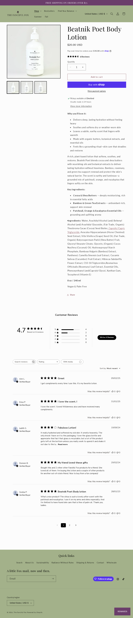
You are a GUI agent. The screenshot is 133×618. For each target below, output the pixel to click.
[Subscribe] (53, 578)
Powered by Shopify (34, 612)
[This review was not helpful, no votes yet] (117, 391)
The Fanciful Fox (20, 612)
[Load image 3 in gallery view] (40, 87)
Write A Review (107, 337)
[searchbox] (22, 362)
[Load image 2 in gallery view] (27, 87)
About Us (29, 562)
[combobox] (48, 362)
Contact (100, 562)
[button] (37, 11)
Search (19, 562)
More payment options (97, 91)
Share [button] (72, 295)
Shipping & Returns (85, 562)
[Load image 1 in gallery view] (13, 87)
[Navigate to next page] (75, 525)
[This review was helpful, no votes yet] (113, 391)
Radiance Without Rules (63, 562)
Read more (63, 444)
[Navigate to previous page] (57, 525)
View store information (81, 106)
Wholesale (112, 562)
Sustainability (42, 562)
